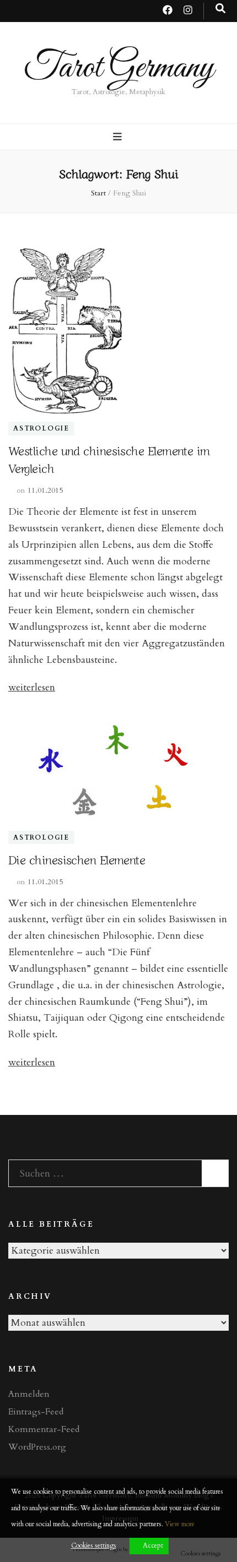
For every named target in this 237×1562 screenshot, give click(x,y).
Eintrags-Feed (35, 1412)
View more (180, 1524)
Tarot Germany (119, 68)
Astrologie (41, 428)
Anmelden (29, 1394)
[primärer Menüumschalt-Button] (119, 137)
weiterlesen (31, 687)
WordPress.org (37, 1447)
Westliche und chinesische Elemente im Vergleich (109, 458)
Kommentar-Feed (43, 1429)
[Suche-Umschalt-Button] (220, 8)
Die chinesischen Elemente (76, 859)
